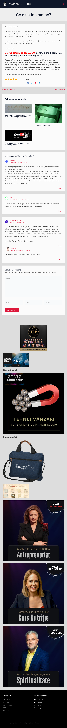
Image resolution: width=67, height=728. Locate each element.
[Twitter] (31, 83)
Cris (11, 197)
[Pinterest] (35, 83)
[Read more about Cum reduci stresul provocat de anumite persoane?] (18, 135)
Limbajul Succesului (42, 125)
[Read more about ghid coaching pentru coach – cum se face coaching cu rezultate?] (18, 108)
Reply (60, 188)
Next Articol (60, 89)
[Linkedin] (39, 83)
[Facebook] (28, 83)
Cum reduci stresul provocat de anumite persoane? (17, 144)
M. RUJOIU (14, 248)
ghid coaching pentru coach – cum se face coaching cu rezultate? (18, 116)
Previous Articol (8, 89)
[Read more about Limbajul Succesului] (48, 113)
